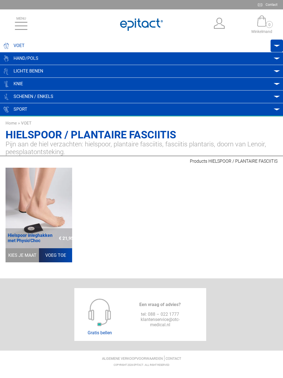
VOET (26, 123)
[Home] (141, 24)
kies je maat (22, 255)
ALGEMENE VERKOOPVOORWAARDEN (132, 358)
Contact (271, 5)
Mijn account (219, 25)
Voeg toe (55, 255)
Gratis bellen (100, 332)
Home (11, 123)
